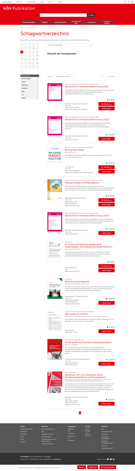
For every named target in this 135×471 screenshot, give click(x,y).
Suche (92, 15)
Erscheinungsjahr (26, 78)
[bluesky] (110, 459)
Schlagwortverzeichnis (48, 443)
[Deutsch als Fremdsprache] (54, 288)
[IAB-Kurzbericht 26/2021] (54, 321)
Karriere (22, 436)
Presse (22, 439)
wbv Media (47, 456)
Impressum (104, 445)
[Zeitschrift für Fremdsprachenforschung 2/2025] (54, 93)
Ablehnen (81, 467)
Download (106, 104)
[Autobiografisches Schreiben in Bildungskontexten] (54, 349)
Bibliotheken (23, 431)
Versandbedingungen (107, 448)
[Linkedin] (113, 459)
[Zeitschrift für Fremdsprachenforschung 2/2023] (54, 127)
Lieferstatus (25, 85)
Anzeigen (22, 442)
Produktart (25, 88)
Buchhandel (23, 434)
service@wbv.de (56, 459)
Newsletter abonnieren (48, 434)
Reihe (23, 91)
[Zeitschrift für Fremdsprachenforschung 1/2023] (54, 223)
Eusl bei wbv (71, 433)
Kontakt (59, 2)
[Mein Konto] (129, 1)
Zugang (24, 98)
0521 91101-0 (47, 459)
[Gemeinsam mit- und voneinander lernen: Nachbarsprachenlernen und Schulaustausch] (54, 382)
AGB (102, 429)
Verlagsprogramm (7, 2)
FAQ (43, 431)
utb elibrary (71, 440)
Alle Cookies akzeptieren (107, 467)
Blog (42, 2)
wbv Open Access (31, 2)
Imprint (24, 81)
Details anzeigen (106, 108)
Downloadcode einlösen (48, 429)
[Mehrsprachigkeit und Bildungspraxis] (54, 189)
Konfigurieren (92, 467)
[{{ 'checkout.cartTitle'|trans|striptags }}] (132, 1)
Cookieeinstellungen (106, 431)
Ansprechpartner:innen (26, 429)
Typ (23, 94)
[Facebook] (107, 459)
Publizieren (19, 2)
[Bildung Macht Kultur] (54, 155)
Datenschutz (104, 434)
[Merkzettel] (125, 1)
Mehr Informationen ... (57, 467)
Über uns (50, 2)
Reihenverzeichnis (46, 436)
